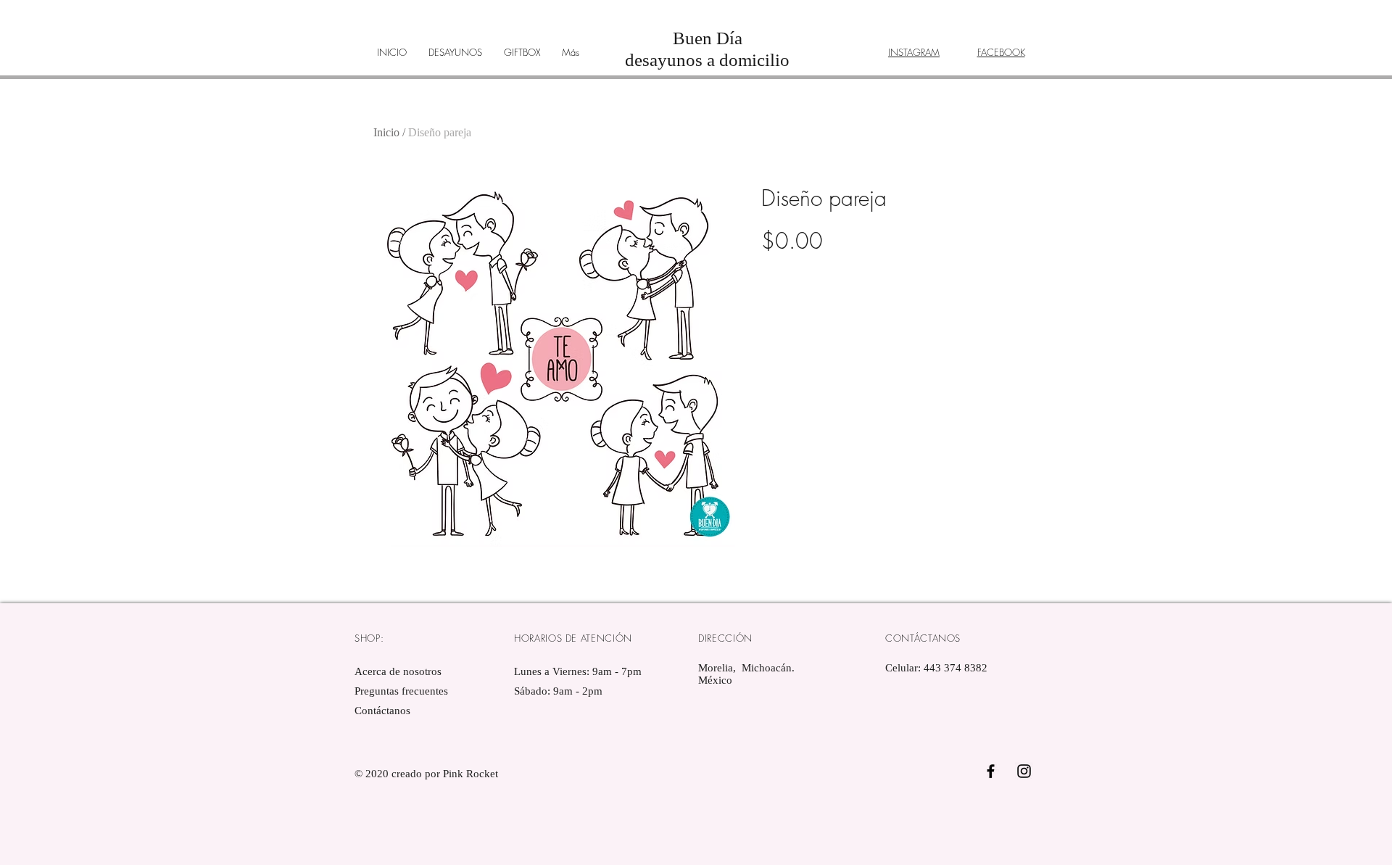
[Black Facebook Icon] (991, 771)
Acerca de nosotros (398, 671)
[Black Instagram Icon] (1024, 771)
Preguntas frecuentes (401, 691)
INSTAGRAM (914, 52)
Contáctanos (382, 710)
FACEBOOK (1001, 52)
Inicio (386, 132)
